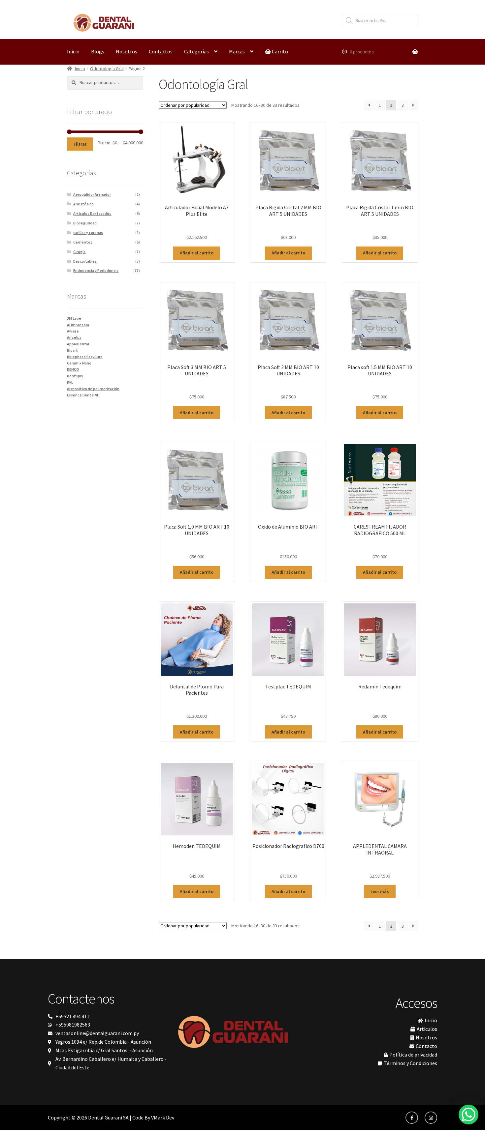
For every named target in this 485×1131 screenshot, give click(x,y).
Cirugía (79, 251)
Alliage (73, 331)
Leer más (380, 891)
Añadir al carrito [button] (196, 253)
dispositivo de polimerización (93, 388)
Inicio (73, 51)
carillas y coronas (88, 232)
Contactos (161, 51)
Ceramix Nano (79, 363)
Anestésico (83, 203)
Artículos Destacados (92, 213)
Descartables (85, 261)
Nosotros (126, 51)
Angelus (74, 337)
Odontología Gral (107, 69)
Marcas (237, 51)
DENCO (73, 369)
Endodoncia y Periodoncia (95, 270)
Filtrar (80, 144)
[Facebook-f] (411, 1118)
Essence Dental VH (83, 394)
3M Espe (74, 318)
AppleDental (78, 343)
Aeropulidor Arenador (92, 194)
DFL (70, 382)
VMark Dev (162, 1117)
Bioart (72, 350)
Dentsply (75, 375)
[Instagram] (431, 1118)
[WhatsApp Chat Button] (468, 1114)
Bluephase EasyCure (85, 356)
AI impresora (78, 324)
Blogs (97, 51)
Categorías (196, 51)
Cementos (82, 242)
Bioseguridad (85, 222)
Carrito (279, 51)
